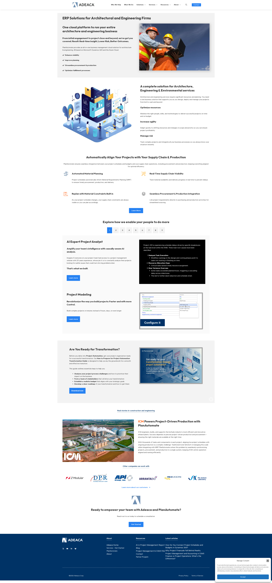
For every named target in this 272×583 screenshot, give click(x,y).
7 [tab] (148, 230)
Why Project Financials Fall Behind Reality (183, 550)
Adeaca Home (112, 545)
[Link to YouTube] (67, 548)
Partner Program (142, 557)
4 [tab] (129, 230)
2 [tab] (115, 230)
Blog (138, 548)
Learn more (73, 278)
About (176, 5)
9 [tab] (162, 230)
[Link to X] (63, 548)
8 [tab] (155, 230)
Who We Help (116, 5)
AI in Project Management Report (150, 545)
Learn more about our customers (135, 487)
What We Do (128, 5)
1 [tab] (109, 230)
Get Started (136, 524)
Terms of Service (197, 576)
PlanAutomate (112, 551)
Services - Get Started (115, 548)
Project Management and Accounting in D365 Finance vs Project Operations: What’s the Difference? (184, 556)
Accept (243, 577)
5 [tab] (135, 230)
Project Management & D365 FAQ (150, 551)
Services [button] (152, 5)
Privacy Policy (183, 576)
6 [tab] (142, 230)
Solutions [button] (140, 5)
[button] (268, 561)
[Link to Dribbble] (71, 548)
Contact (196, 5)
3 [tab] (122, 230)
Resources (165, 5)
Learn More (136, 211)
